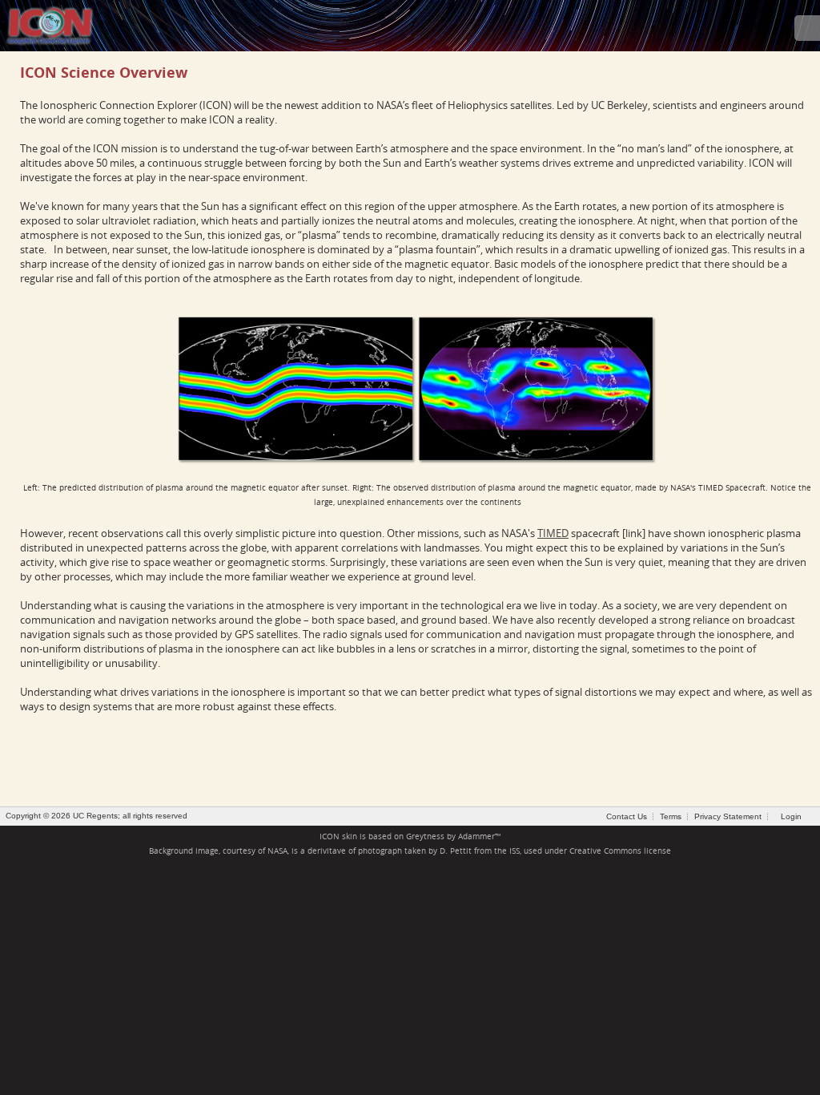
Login (791, 816)
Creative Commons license (620, 851)
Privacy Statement (728, 816)
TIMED (553, 533)
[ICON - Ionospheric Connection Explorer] (50, 24)
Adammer (476, 836)
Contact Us (626, 816)
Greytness (425, 836)
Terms (670, 816)
